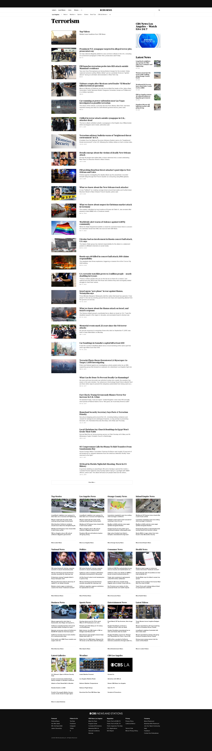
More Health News (141, 595)
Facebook (73, 723)
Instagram (73, 726)
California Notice (130, 723)
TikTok (72, 728)
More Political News (85, 595)
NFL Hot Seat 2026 (56, 726)
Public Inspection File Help (114, 726)
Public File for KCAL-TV (114, 723)
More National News (57, 595)
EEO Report (110, 730)
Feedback (147, 730)
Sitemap (90, 733)
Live (69, 10)
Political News (55, 721)
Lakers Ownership (56, 728)
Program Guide (92, 723)
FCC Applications (112, 728)
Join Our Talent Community (152, 726)
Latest (54, 10)
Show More (91, 482)
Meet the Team (92, 721)
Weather (72, 14)
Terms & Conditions (94, 730)
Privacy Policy (129, 721)
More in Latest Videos (142, 649)
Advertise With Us (93, 728)
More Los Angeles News (87, 542)
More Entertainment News (115, 649)
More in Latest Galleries (58, 702)
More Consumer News (114, 595)
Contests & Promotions (95, 726)
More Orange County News (116, 542)
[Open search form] (159, 10)
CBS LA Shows (102, 14)
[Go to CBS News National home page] (106, 10)
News (65, 14)
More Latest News (56, 542)
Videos (86, 14)
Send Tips (93, 14)
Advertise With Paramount (151, 723)
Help (145, 728)
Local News (62, 10)
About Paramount (149, 721)
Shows (76, 10)
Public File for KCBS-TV (114, 721)
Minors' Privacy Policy (132, 730)
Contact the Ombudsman (151, 733)
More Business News (57, 649)
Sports (79, 14)
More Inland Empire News (143, 542)
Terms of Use (129, 728)
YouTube (72, 721)
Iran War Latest (55, 723)
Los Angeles (55, 14)
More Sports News (85, 649)
